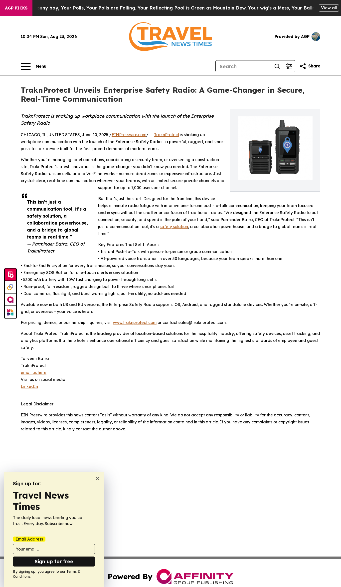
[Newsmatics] (10, 312)
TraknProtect (166, 134)
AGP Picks (16, 7)
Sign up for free (54, 561)
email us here (33, 372)
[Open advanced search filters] (289, 66)
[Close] (97, 478)
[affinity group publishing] (10, 300)
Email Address (29, 539)
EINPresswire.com (129, 134)
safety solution (174, 226)
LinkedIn (29, 386)
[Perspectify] (10, 287)
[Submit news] (10, 275)
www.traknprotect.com (135, 322)
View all (329, 7)
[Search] (277, 66)
